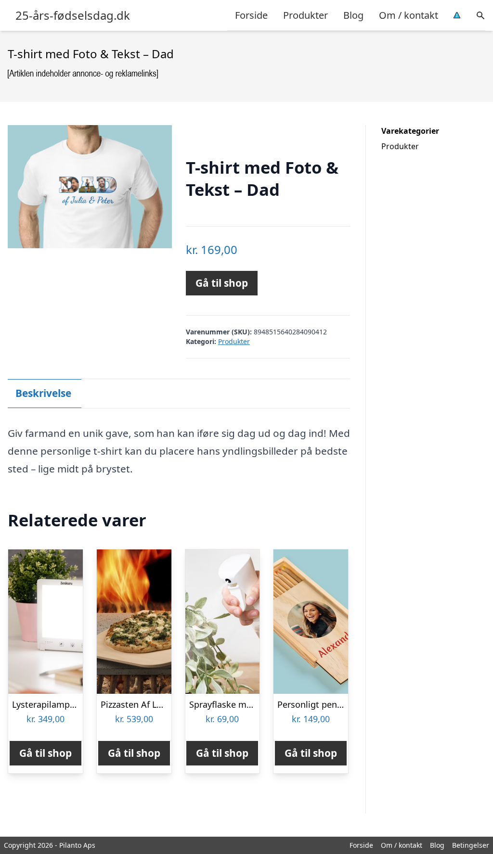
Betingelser (470, 845)
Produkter (305, 15)
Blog (353, 15)
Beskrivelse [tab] (43, 393)
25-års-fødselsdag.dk (72, 15)
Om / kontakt (408, 15)
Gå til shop (221, 283)
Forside (251, 15)
